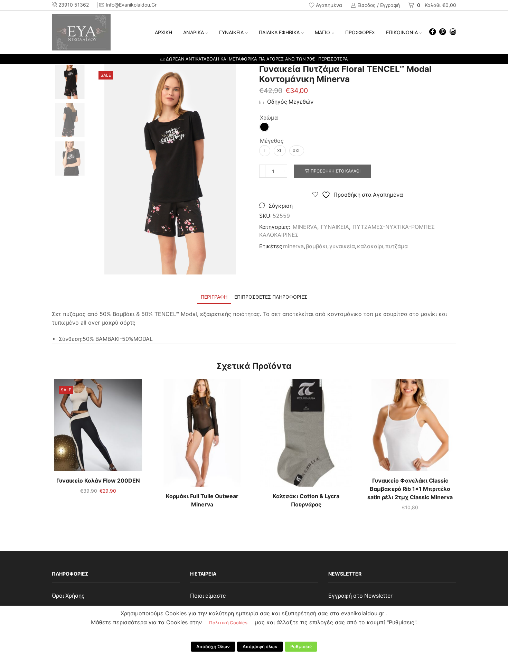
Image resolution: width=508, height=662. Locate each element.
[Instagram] (453, 32)
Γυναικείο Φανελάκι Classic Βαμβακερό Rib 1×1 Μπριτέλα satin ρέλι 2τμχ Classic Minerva (410, 489)
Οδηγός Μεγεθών (290, 102)
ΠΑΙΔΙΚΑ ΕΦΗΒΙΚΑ (279, 32)
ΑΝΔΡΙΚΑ (193, 32)
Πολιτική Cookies (228, 622)
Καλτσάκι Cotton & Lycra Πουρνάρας (306, 500)
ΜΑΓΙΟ (322, 32)
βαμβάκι (316, 246)
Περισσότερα (333, 59)
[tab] (214, 297)
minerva (293, 246)
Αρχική (163, 32)
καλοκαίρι (370, 246)
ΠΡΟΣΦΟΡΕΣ (360, 32)
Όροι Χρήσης (68, 596)
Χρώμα (269, 117)
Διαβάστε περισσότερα (202, 435)
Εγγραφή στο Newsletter (360, 596)
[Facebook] (432, 32)
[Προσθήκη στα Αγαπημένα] (84, 427)
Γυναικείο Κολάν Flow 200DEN (98, 480)
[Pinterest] (442, 32)
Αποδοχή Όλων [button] (213, 646)
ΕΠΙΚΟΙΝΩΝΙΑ (402, 32)
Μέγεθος (272, 141)
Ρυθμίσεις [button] (301, 646)
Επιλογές (98, 427)
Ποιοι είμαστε (208, 596)
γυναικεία (342, 246)
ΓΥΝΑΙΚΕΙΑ (231, 32)
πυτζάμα (396, 246)
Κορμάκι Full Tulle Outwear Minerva (202, 500)
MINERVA (305, 227)
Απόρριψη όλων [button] (260, 646)
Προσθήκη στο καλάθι (335, 171)
